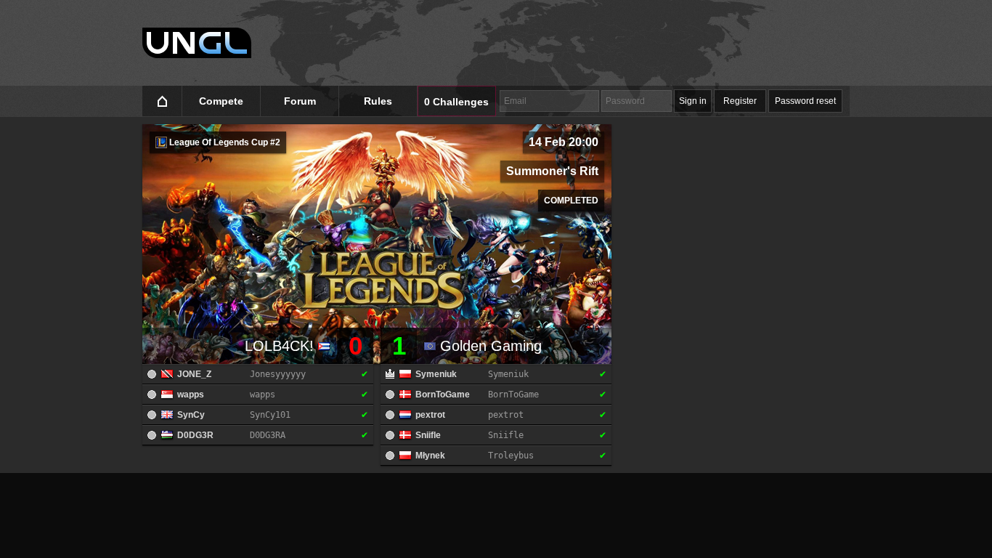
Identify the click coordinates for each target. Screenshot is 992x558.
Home (162, 101)
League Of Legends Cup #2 (223, 142)
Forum (300, 101)
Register (740, 101)
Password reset (805, 101)
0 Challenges (456, 102)
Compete (221, 101)
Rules (378, 101)
